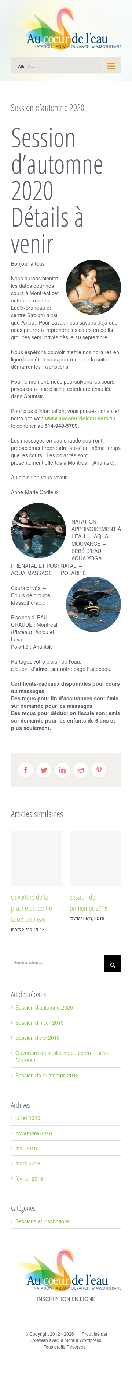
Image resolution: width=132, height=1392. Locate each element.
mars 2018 (27, 1163)
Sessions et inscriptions (42, 1221)
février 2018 (29, 1178)
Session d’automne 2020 (44, 1007)
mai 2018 (26, 1148)
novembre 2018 (33, 1133)
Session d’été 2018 (37, 1037)
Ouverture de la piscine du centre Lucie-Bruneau (31, 908)
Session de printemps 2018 (47, 1075)
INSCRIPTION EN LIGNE (66, 1298)
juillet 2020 (27, 1118)
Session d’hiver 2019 (39, 1022)
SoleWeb (39, 1340)
